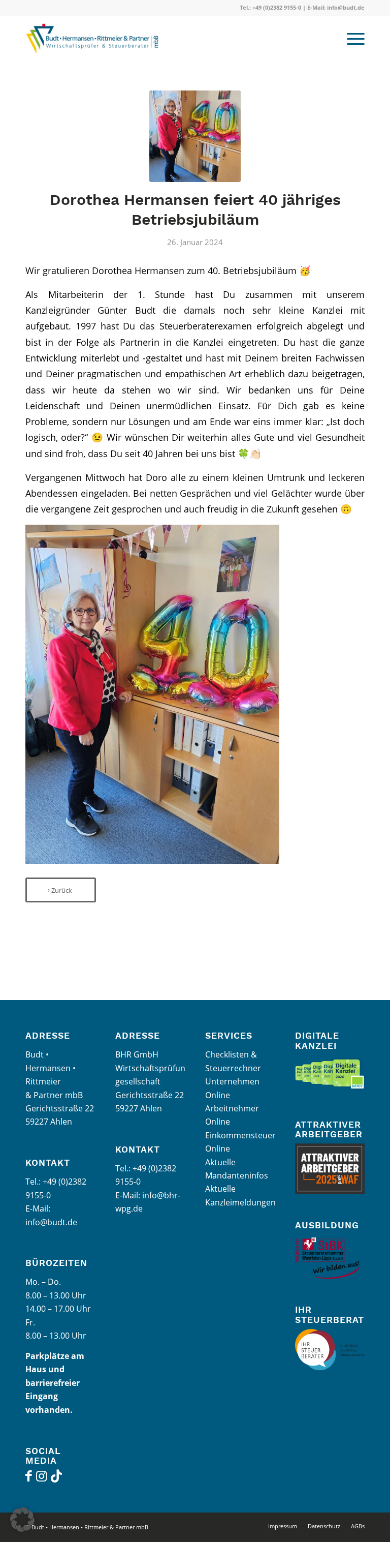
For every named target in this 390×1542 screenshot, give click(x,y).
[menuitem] (351, 39)
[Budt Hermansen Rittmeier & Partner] (97, 39)
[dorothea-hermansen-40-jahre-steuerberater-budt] (195, 136)
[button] (22, 1519)
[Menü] (351, 39)
